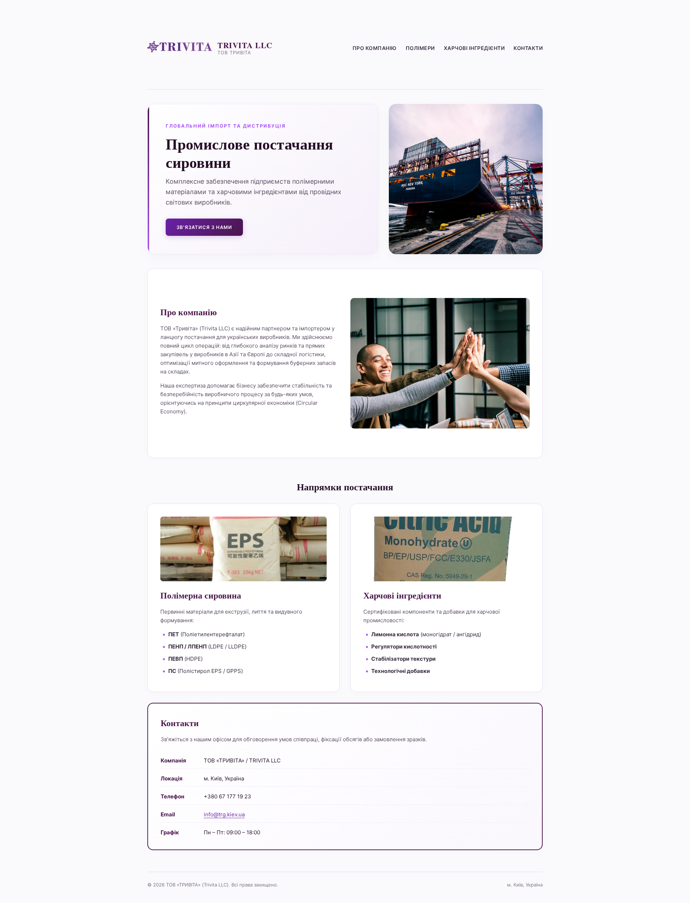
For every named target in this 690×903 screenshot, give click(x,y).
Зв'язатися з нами (204, 227)
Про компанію (375, 48)
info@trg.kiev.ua (224, 814)
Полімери (420, 48)
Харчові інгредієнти (474, 48)
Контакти (528, 48)
